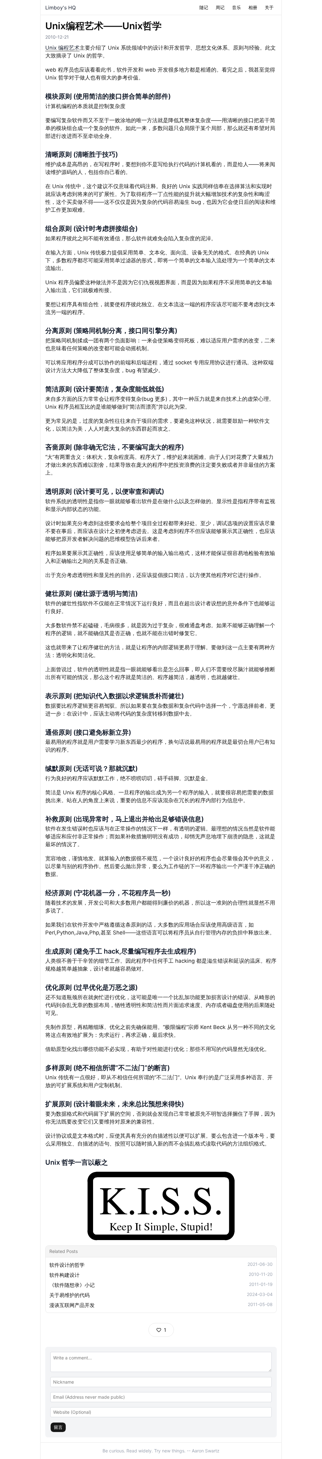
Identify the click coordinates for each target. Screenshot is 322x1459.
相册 (252, 7)
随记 (203, 7)
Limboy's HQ (60, 7)
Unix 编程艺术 (62, 48)
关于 (269, 7)
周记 (220, 7)
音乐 (236, 7)
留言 (58, 1427)
